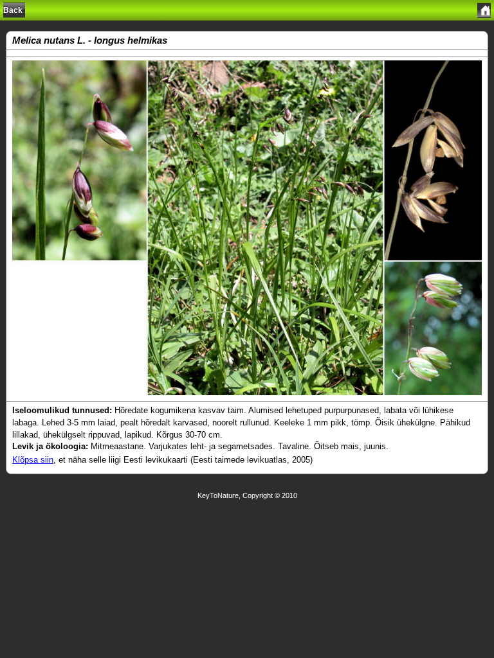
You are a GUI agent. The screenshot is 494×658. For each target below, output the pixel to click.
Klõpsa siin (32, 460)
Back (13, 10)
